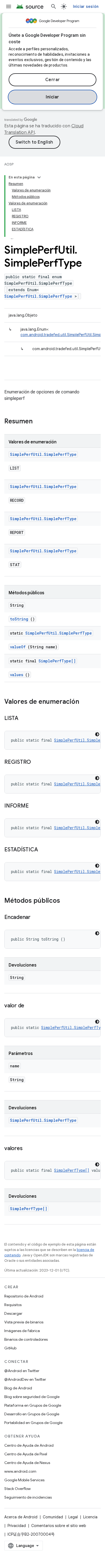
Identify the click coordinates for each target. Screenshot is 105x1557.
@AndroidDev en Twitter (25, 1379)
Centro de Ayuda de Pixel (25, 1454)
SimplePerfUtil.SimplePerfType (38, 296)
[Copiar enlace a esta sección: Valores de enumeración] (84, 702)
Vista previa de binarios (23, 1322)
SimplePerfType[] (57, 660)
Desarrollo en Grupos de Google (31, 1414)
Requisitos (13, 1304)
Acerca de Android (20, 1517)
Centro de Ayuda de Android (29, 1445)
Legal (73, 1517)
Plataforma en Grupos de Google (32, 1405)
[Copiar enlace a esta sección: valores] (27, 1149)
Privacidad (17, 1525)
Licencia (90, 1517)
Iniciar (52, 97)
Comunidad (53, 1517)
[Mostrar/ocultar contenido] (39, 177)
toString (19, 619)
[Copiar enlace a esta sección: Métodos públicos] (65, 901)
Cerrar (52, 79)
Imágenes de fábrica (22, 1330)
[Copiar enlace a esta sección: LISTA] (23, 718)
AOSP (8, 164)
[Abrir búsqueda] (53, 6)
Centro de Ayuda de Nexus (27, 1462)
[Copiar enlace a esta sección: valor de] (29, 1006)
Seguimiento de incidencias (28, 1497)
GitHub (10, 1348)
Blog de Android (18, 1388)
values (16, 674)
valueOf (18, 646)
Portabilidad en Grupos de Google (33, 1422)
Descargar (13, 1313)
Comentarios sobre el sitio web (58, 1525)
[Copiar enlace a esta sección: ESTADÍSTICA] (43, 850)
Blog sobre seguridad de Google (32, 1396)
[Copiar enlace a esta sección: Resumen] (39, 422)
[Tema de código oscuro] (97, 734)
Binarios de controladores (26, 1339)
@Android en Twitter (21, 1370)
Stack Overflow (17, 1488)
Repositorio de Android (23, 1296)
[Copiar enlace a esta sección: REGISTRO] (36, 762)
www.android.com (20, 1471)
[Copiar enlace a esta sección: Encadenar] (35, 917)
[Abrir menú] (8, 6)
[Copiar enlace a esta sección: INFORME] (34, 806)
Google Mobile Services (24, 1480)
